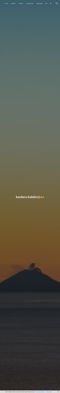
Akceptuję (48, 391)
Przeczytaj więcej (39, 391)
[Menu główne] (56, 3)
